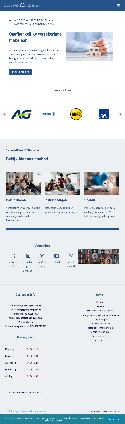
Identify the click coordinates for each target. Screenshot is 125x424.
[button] (20, 72)
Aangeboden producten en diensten (101, 315)
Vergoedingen (101, 319)
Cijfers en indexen (99, 331)
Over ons (99, 306)
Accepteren (113, 419)
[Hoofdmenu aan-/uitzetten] (118, 5)
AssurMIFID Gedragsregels (99, 310)
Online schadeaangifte (99, 335)
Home (99, 302)
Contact (99, 340)
